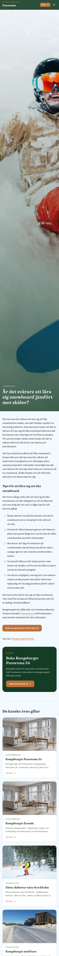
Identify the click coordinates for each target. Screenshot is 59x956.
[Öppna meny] (54, 4)
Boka (43, 4)
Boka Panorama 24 (18, 683)
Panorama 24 (28, 613)
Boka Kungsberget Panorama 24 (22, 628)
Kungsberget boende (22, 638)
